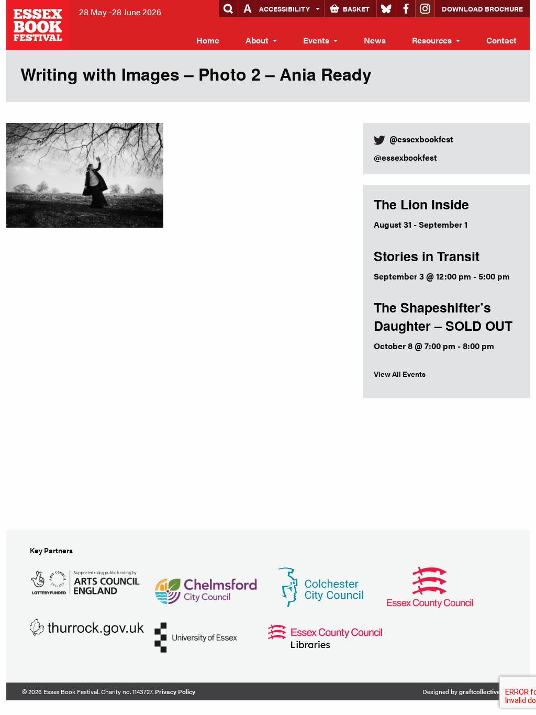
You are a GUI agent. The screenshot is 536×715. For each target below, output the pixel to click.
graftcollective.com (486, 691)
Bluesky (386, 8)
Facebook (405, 8)
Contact (501, 40)
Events (316, 40)
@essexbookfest (405, 157)
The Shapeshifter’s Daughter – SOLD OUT (443, 316)
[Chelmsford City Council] (205, 586)
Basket (356, 9)
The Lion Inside (421, 204)
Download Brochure (482, 9)
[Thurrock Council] (87, 626)
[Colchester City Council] (320, 586)
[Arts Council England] (87, 581)
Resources (432, 40)
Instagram (425, 8)
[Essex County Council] (430, 586)
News (375, 40)
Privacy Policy (175, 691)
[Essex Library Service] (325, 635)
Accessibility (284, 9)
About (257, 40)
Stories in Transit (426, 256)
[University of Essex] (196, 636)
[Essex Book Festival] (38, 24)
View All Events (400, 373)
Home (207, 40)
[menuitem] (207, 40)
